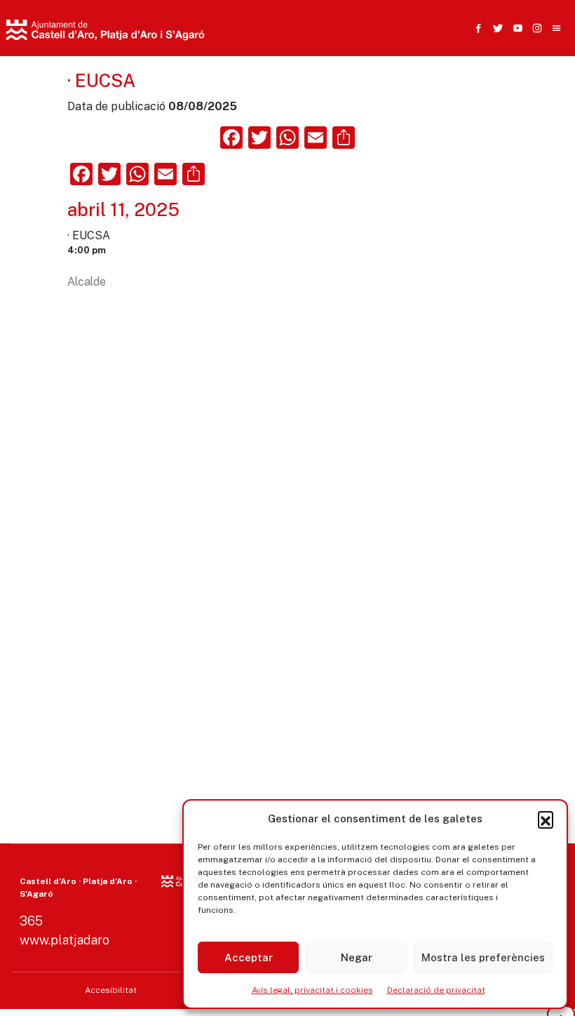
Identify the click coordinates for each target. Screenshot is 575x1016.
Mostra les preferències (483, 957)
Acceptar (248, 957)
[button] (546, 819)
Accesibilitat (111, 990)
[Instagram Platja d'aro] (534, 28)
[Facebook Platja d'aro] (475, 28)
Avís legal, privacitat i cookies (312, 990)
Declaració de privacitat (436, 990)
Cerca (426, 102)
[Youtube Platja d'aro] (515, 28)
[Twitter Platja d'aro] (495, 28)
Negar (356, 957)
